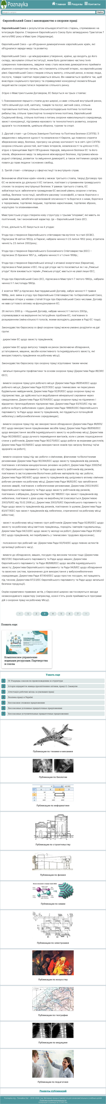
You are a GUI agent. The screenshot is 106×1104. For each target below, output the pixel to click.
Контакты (94, 4)
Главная (61, 4)
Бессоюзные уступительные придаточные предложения (38, 713)
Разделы (77, 4)
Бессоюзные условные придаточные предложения (35, 708)
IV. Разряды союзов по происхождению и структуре (35, 680)
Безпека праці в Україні (20, 697)
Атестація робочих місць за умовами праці (31, 691)
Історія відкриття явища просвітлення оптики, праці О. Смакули (42, 686)
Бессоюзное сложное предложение (26, 702)
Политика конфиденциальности (53, 1100)
